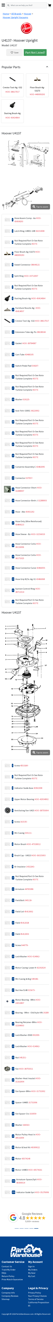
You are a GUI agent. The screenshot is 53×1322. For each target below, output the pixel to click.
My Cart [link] (31, 1276)
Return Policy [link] (8, 1276)
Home (6, 13)
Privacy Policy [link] (34, 1292)
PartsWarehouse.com (25, 1314)
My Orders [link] (32, 1269)
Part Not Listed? (35, 52)
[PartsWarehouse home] (26, 1250)
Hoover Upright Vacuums (15, 17)
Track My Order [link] (8, 1269)
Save (16, 52)
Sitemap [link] (6, 1299)
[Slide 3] (26, 1228)
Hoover (27, 13)
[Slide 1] (17, 1228)
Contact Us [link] (7, 1266)
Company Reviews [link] (10, 1296)
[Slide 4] (31, 1228)
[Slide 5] (36, 1228)
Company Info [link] (8, 1292)
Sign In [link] (31, 1266)
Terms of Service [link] (35, 1299)
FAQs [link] (4, 1273)
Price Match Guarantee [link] (12, 1279)
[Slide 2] (22, 1228)
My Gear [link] (31, 1273)
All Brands (16, 13)
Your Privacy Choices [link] (37, 1296)
